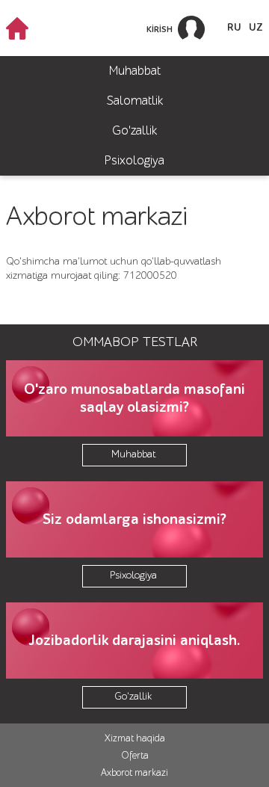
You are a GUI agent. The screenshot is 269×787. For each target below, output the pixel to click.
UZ (256, 27)
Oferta (135, 755)
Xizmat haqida (135, 738)
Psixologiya (134, 160)
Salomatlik (135, 100)
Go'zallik (134, 130)
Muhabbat (135, 71)
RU (234, 27)
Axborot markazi (134, 772)
